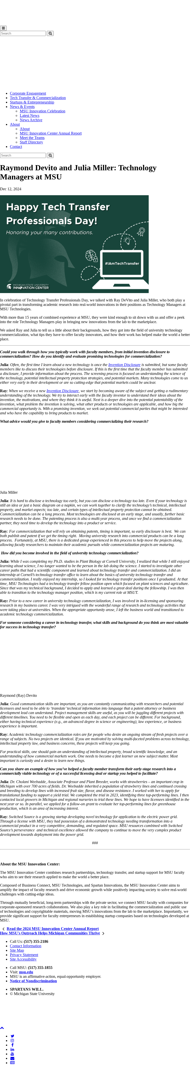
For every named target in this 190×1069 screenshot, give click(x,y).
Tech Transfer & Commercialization (38, 98)
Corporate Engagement (28, 93)
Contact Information (25, 946)
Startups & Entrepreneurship (32, 102)
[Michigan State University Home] (12, 1023)
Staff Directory (31, 142)
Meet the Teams (32, 138)
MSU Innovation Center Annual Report (51, 133)
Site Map (17, 950)
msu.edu (26, 972)
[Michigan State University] (12, 23)
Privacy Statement (24, 955)
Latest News (29, 115)
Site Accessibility (23, 959)
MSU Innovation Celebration (42, 111)
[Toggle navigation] (3, 28)
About (15, 124)
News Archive (31, 120)
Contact (16, 146)
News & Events (22, 107)
